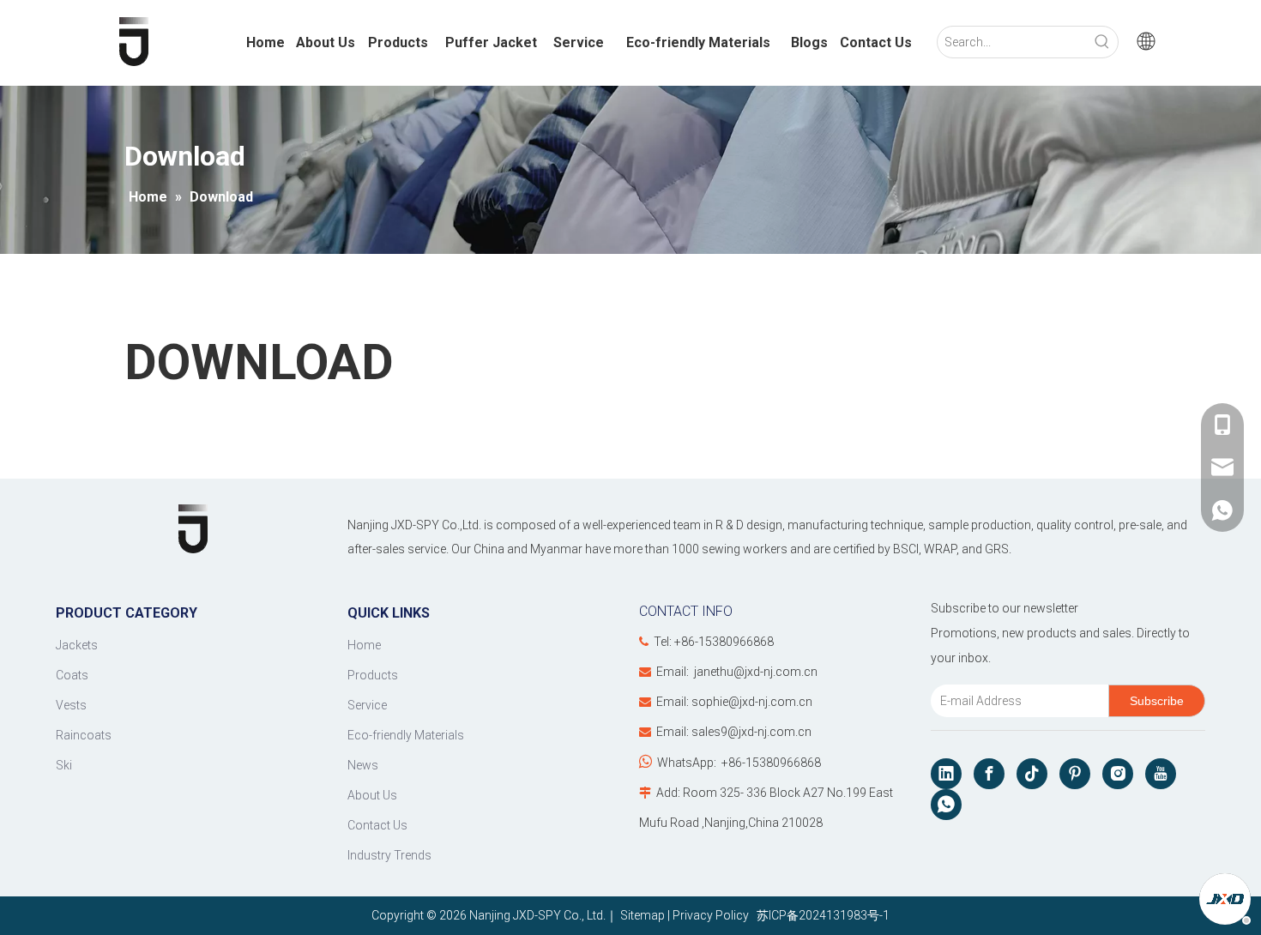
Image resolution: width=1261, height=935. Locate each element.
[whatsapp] (946, 804)
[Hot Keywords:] (1102, 42)
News (362, 765)
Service (367, 705)
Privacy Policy (711, 915)
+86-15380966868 (771, 762)
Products (372, 675)
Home (364, 645)
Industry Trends (389, 855)
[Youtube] (1160, 773)
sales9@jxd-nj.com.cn (751, 732)
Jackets (77, 645)
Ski (64, 765)
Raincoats (84, 735)
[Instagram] (1117, 773)
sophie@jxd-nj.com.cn (751, 702)
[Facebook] (989, 773)
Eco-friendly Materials (405, 735)
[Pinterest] (1074, 773)
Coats (72, 675)
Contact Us (377, 825)
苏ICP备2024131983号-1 (820, 915)
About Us (372, 795)
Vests (71, 705)
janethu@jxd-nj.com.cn (756, 672)
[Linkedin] (946, 773)
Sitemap (642, 915)
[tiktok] (1032, 773)
